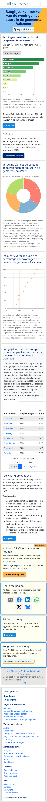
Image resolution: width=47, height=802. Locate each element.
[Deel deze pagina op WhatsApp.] (36, 600)
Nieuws (6, 759)
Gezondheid (9, 730)
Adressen (7, 708)
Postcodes (8, 713)
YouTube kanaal (10, 792)
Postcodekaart (10, 776)
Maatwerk (8, 789)
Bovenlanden (10, 443)
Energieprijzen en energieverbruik (19, 733)
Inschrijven (9, 635)
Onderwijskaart (10, 773)
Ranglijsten (9, 538)
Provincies (8, 716)
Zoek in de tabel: (10, 399)
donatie (6, 561)
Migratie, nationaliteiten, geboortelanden (22, 736)
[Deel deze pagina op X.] (19, 607)
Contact (7, 787)
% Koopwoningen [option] (11, 53)
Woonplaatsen (20, 713)
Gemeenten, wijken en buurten (17, 711)
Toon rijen (23, 462)
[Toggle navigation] (37, 3)
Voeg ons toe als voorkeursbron (20, 661)
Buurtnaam (9, 413)
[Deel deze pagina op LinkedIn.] (28, 600)
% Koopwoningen (27, 412)
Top (25, 682)
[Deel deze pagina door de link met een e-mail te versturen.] (10, 600)
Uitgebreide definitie (13, 155)
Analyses (7, 750)
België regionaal (29, 719)
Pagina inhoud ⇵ (25, 29)
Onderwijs (8, 739)
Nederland (19, 716)
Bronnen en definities (13, 753)
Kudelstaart (9, 438)
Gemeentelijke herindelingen (16, 756)
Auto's (6, 727)
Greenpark (8, 448)
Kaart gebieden (10, 770)
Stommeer (8, 423)
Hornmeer (8, 428)
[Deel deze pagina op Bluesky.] (28, 607)
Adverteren (8, 784)
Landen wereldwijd (12, 719)
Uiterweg (8, 433)
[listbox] (12, 53)
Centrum (8, 418)
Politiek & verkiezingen (13, 742)
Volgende (32, 466)
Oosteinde (8, 453)
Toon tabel (9, 125)
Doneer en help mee (14, 574)
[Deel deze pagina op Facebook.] (19, 600)
